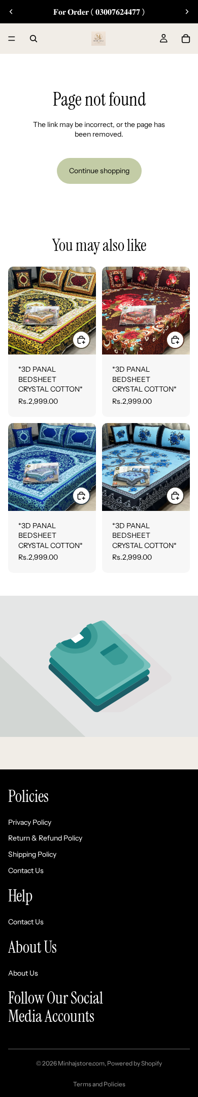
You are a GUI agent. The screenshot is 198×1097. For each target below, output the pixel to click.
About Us (23, 973)
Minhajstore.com (81, 1063)
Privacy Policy (29, 822)
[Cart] (186, 38)
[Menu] (11, 38)
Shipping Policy (32, 854)
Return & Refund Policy (45, 838)
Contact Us (26, 870)
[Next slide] (187, 12)
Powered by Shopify (134, 1063)
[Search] (33, 38)
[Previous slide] (11, 12)
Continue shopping (99, 170)
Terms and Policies (99, 1084)
